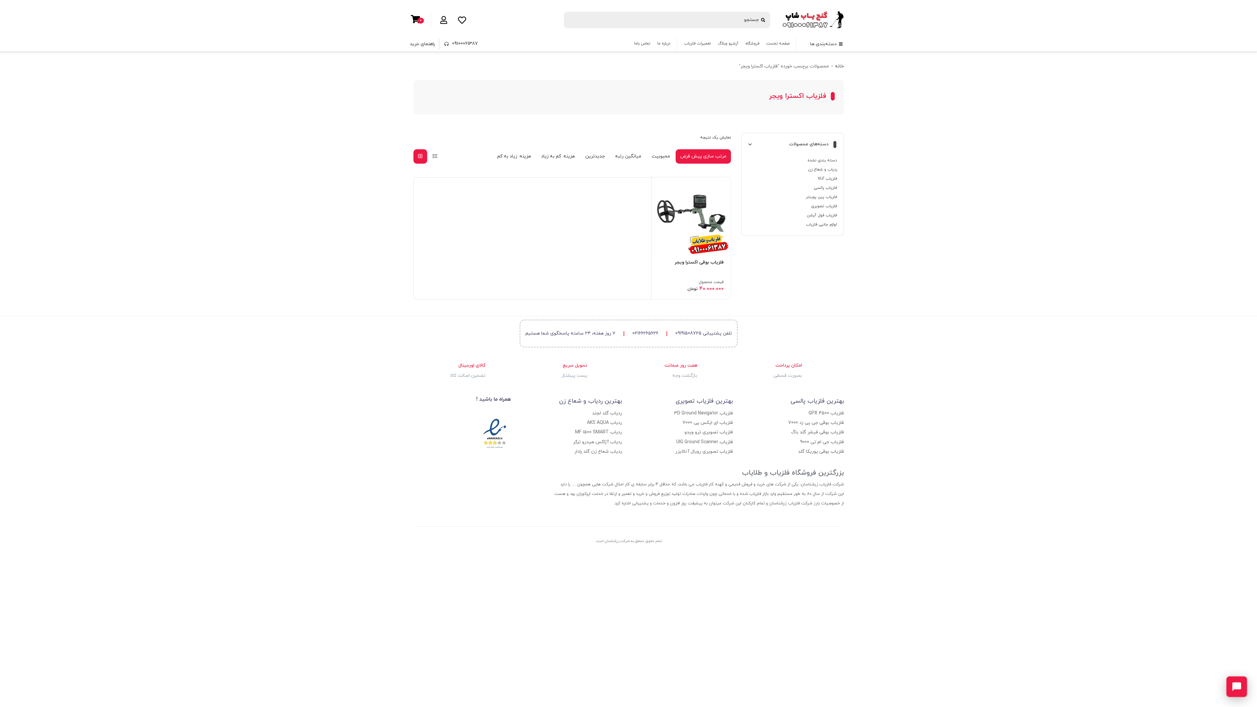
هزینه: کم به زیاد (558, 156)
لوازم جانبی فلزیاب (821, 224)
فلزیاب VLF (827, 178)
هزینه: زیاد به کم (514, 156)
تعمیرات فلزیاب (697, 43)
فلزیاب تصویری (824, 206)
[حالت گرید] (420, 156)
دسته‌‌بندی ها (823, 44)
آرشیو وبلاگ (728, 43)
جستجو (751, 20)
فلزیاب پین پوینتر (821, 197)
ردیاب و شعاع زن (822, 169)
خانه (839, 66)
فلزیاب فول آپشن (822, 215)
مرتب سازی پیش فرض (703, 156)
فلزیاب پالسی (825, 187)
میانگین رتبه (628, 156)
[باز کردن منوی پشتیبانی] (1236, 686)
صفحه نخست (778, 43)
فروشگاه (752, 43)
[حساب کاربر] (442, 19)
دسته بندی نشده (822, 160)
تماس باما (642, 43)
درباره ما (663, 43)
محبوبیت (661, 156)
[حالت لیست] (435, 156)
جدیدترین (595, 156)
